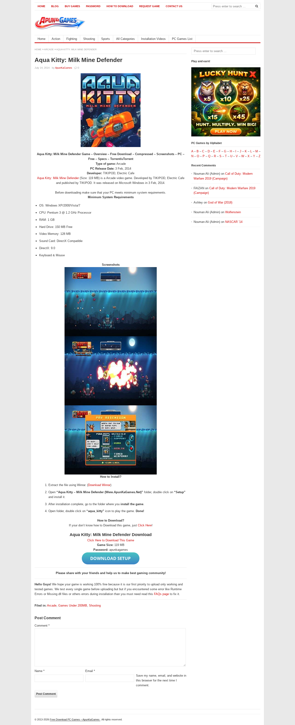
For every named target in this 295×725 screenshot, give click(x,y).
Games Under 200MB (72, 605)
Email (90, 671)
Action (56, 39)
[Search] (256, 6)
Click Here (145, 525)
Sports (105, 39)
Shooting (89, 39)
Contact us (174, 6)
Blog (55, 6)
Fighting (71, 39)
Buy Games (72, 6)
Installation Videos (153, 39)
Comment (42, 625)
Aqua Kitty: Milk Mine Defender (58, 178)
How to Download (119, 6)
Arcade (49, 49)
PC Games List (182, 39)
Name (39, 671)
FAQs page (161, 594)
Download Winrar (99, 485)
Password (93, 6)
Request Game (149, 6)
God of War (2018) (220, 202)
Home (41, 6)
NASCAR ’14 (233, 222)
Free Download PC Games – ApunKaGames (75, 719)
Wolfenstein (233, 212)
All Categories (125, 39)
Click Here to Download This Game (110, 540)
